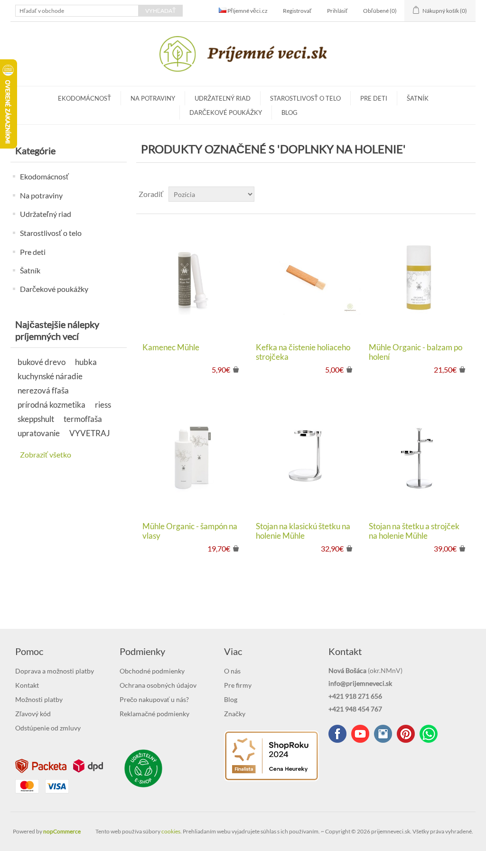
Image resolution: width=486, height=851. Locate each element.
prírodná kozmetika (51, 405)
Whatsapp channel (429, 734)
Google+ (406, 734)
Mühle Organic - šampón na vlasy (189, 531)
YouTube (360, 734)
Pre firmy (238, 685)
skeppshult (36, 419)
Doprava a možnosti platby (54, 671)
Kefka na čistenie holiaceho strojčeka (303, 352)
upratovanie (39, 433)
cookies (170, 831)
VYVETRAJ (89, 433)
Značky (234, 714)
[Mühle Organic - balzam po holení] (419, 278)
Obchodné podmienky (152, 671)
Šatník (418, 98)
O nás (232, 671)
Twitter (383, 734)
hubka (86, 362)
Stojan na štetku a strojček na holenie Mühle (414, 531)
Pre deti (373, 98)
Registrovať (297, 10)
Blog (289, 112)
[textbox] (77, 11)
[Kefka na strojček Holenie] (306, 278)
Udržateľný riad (223, 98)
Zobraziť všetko (45, 454)
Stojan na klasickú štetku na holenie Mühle (303, 531)
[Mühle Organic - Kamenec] (192, 278)
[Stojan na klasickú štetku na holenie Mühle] (306, 457)
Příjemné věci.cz (247, 10)
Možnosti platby (39, 699)
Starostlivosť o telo (305, 98)
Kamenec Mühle (170, 347)
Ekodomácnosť (84, 98)
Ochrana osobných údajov (158, 685)
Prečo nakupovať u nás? (154, 699)
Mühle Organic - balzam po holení (415, 352)
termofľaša (83, 419)
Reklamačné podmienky (154, 714)
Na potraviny (153, 98)
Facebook (337, 734)
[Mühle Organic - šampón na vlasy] (192, 457)
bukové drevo (41, 362)
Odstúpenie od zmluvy (48, 728)
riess (103, 405)
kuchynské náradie (50, 376)
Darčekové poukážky (225, 112)
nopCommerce (62, 831)
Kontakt (27, 685)
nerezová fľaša (43, 390)
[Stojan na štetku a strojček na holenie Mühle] (419, 457)
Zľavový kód (33, 714)
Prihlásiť (337, 10)
